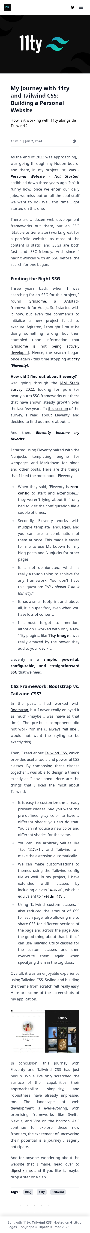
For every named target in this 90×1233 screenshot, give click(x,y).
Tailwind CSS (56, 753)
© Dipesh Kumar (48, 1227)
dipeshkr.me (21, 1170)
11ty (26, 1222)
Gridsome (37, 301)
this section (58, 408)
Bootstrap (19, 709)
